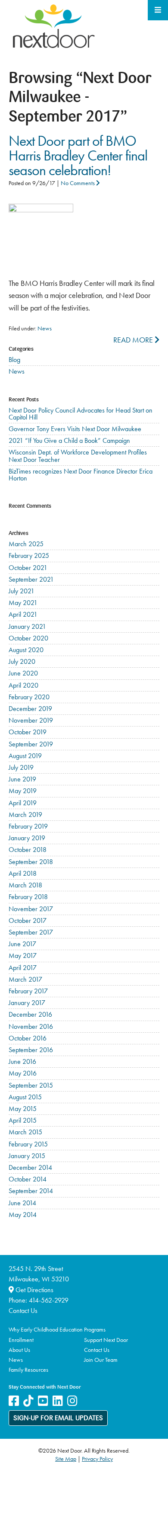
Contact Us (23, 1310)
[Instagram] (72, 1401)
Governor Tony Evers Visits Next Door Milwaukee (75, 428)
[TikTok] (28, 1401)
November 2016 (31, 1026)
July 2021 (21, 590)
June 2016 (22, 1061)
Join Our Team (101, 1360)
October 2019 (28, 731)
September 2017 (31, 932)
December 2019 (30, 708)
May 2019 (23, 790)
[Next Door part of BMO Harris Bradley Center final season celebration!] (41, 209)
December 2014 (30, 1167)
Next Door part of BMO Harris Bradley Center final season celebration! (78, 155)
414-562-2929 (48, 1300)
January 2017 (27, 1002)
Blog (14, 359)
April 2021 (23, 614)
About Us (19, 1350)
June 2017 (22, 943)
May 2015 (23, 1108)
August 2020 (26, 649)
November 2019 (31, 720)
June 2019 (22, 779)
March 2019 (25, 814)
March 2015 (25, 1131)
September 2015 (31, 1085)
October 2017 (28, 920)
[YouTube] (43, 1401)
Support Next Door (106, 1340)
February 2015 (28, 1144)
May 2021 (23, 602)
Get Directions (33, 1289)
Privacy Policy (97, 1459)
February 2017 (28, 991)
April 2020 (23, 685)
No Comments (78, 183)
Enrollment (21, 1340)
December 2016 (30, 1014)
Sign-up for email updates (58, 1418)
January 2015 (27, 1155)
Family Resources (28, 1369)
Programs (95, 1329)
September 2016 (31, 1049)
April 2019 (23, 802)
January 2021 (27, 626)
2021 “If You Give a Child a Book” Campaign (69, 440)
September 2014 (31, 1190)
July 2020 (22, 661)
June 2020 (23, 673)
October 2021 (28, 567)
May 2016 (23, 1073)
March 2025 (26, 543)
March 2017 (25, 979)
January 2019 (27, 837)
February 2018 (28, 896)
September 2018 (31, 861)
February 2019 (28, 826)
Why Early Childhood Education (46, 1329)
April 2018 (23, 873)
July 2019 (21, 767)
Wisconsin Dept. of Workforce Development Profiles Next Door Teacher (78, 456)
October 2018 (28, 849)
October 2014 (28, 1179)
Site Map (65, 1459)
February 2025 (29, 555)
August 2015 (25, 1096)
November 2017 (31, 908)
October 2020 (28, 638)
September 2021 (31, 579)
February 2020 (29, 696)
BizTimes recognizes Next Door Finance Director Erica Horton (80, 475)
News (44, 328)
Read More (134, 340)
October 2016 (28, 1038)
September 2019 (31, 744)
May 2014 (23, 1214)
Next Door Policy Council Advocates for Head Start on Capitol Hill (80, 414)
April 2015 (23, 1120)
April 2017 (23, 967)
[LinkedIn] (58, 1401)
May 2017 (23, 955)
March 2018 (25, 885)
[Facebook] (14, 1401)
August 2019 (25, 755)
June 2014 (22, 1202)
